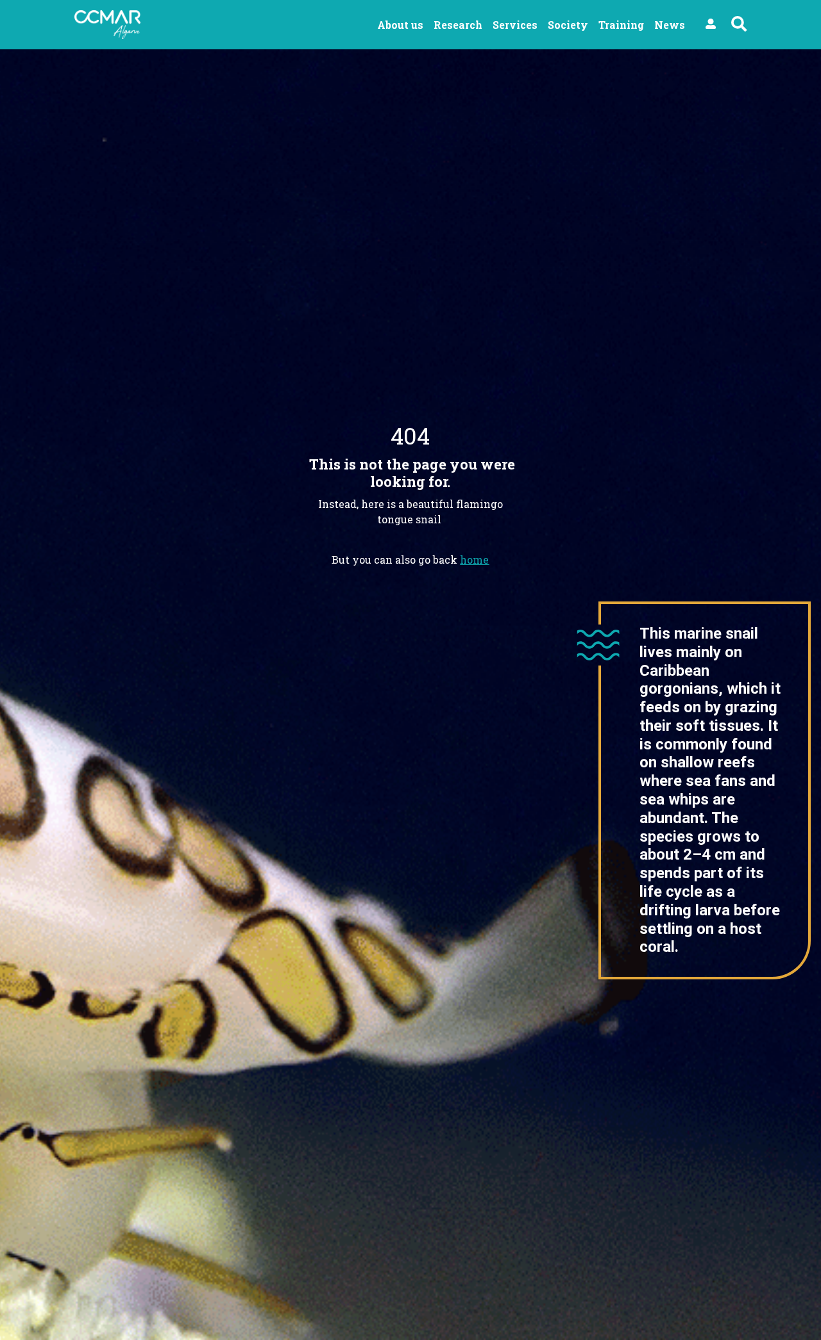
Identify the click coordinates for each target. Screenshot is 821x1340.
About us (400, 25)
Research (458, 25)
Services (515, 25)
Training (621, 25)
